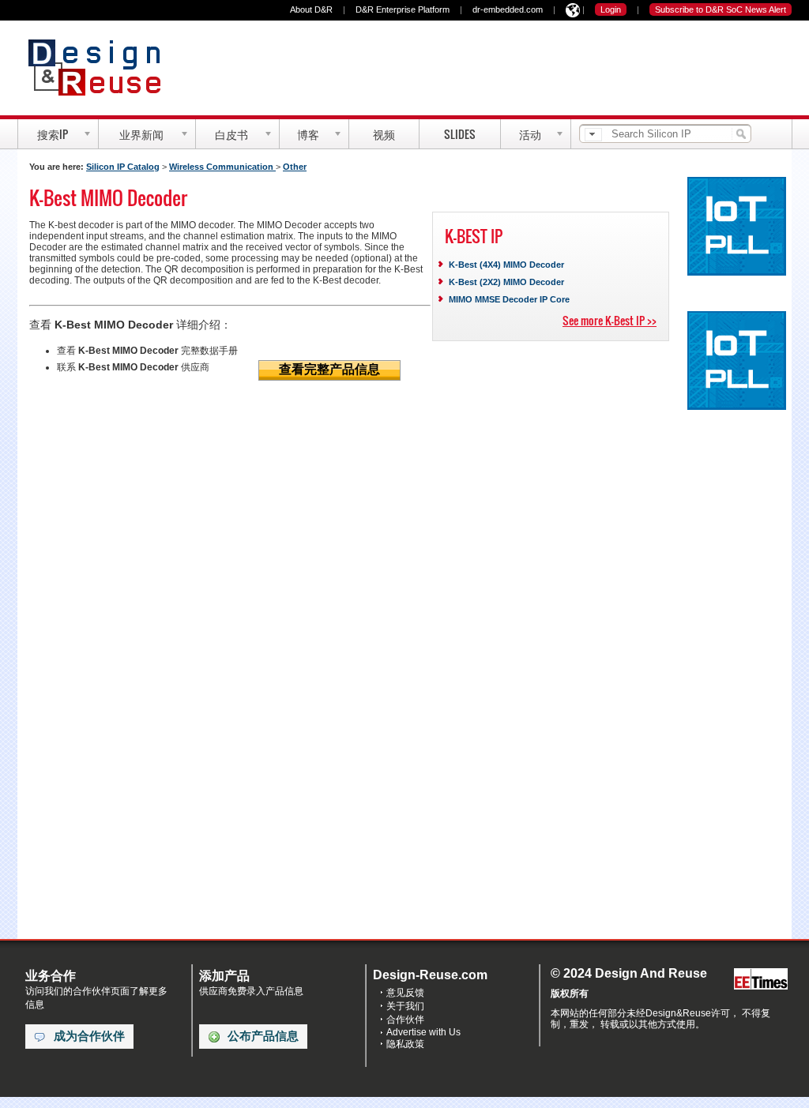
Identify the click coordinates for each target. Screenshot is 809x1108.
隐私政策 (405, 1044)
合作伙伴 (405, 1019)
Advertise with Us (423, 1032)
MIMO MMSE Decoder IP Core (509, 299)
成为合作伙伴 (89, 1036)
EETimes (761, 979)
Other (295, 166)
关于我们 (405, 1006)
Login (610, 9)
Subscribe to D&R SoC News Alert (720, 9)
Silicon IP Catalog (123, 166)
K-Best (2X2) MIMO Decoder (506, 282)
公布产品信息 (263, 1036)
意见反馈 (405, 992)
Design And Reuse (102, 67)
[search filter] (593, 134)
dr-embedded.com (507, 9)
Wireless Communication (222, 166)
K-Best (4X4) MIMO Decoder (506, 264)
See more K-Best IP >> (610, 320)
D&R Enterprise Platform (403, 9)
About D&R (311, 9)
